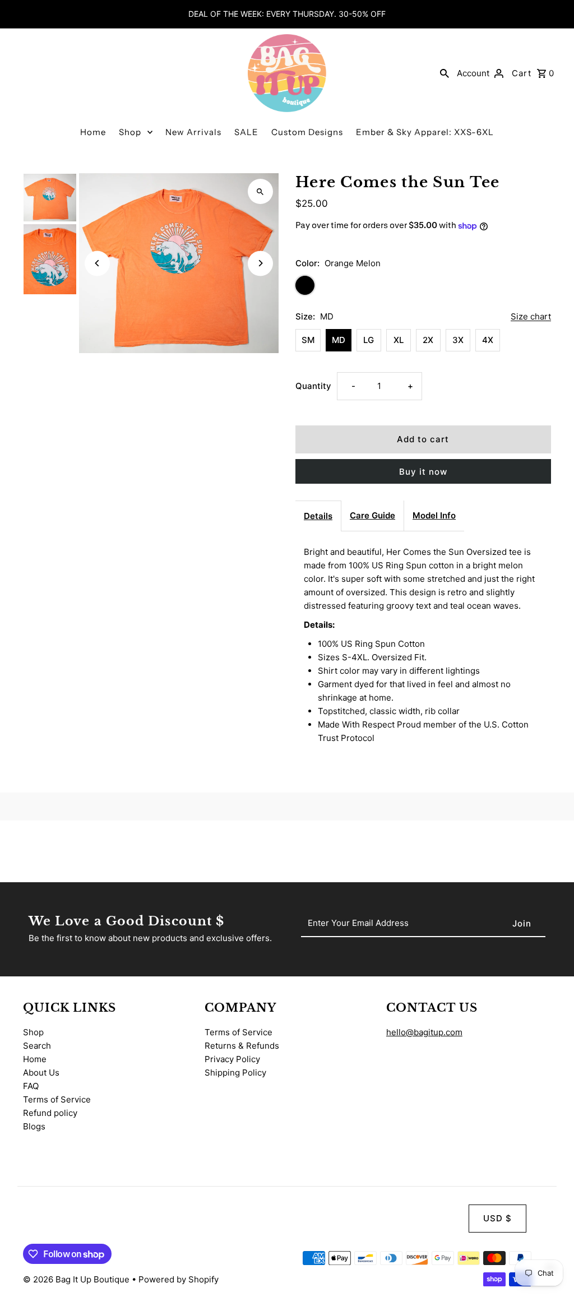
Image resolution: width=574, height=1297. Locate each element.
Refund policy (50, 1113)
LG (368, 340)
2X (428, 340)
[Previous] (97, 263)
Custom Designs (307, 132)
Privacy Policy (232, 1059)
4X (487, 340)
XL (399, 340)
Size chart (531, 316)
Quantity (313, 386)
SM (308, 340)
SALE (246, 132)
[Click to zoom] (260, 191)
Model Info (434, 515)
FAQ (31, 1086)
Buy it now (423, 471)
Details (318, 516)
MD (338, 340)
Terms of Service (57, 1099)
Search (37, 1045)
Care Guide (372, 515)
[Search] (444, 73)
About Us (41, 1072)
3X (458, 340)
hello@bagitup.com (424, 1032)
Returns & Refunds (242, 1045)
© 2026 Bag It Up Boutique (77, 1279)
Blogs (34, 1126)
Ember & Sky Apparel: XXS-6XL (425, 132)
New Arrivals (193, 132)
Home (93, 132)
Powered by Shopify (178, 1279)
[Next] (260, 263)
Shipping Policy (235, 1072)
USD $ (497, 1218)
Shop (130, 132)
